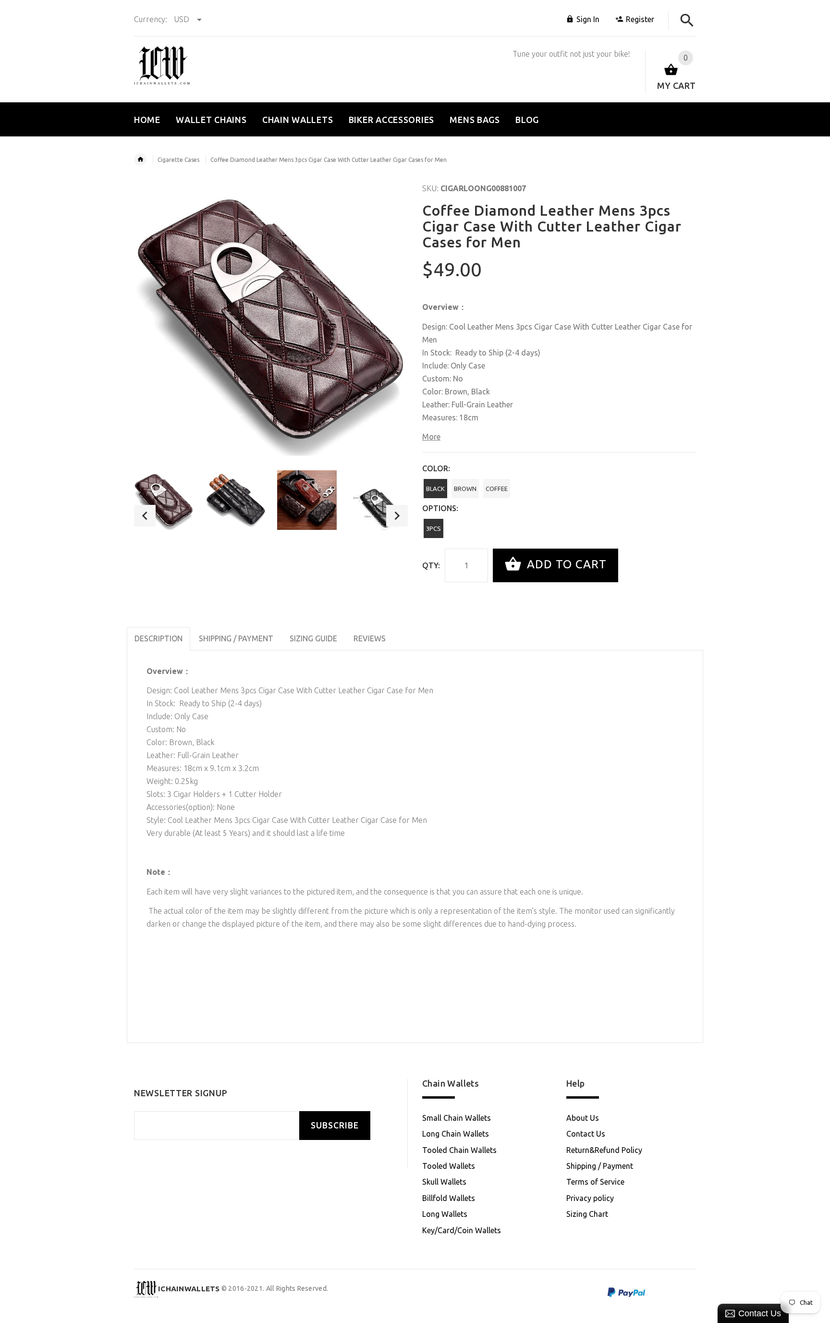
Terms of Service (595, 1181)
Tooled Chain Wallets (459, 1150)
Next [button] (397, 516)
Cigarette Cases (178, 160)
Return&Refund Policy (604, 1150)
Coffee (497, 488)
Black (435, 488)
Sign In (587, 19)
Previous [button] (145, 516)
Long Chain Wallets (455, 1133)
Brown (465, 488)
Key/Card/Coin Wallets (461, 1230)
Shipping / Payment (599, 1166)
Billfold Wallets (448, 1198)
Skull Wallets (444, 1181)
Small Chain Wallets (456, 1118)
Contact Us (585, 1133)
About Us (582, 1118)
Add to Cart (565, 564)
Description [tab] (158, 638)
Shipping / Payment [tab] (236, 638)
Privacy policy (590, 1198)
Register (640, 19)
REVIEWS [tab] (370, 638)
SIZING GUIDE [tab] (313, 638)
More (431, 436)
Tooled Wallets (448, 1166)
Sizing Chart (587, 1214)
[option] (164, 500)
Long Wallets (444, 1214)
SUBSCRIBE (335, 1125)
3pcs (433, 528)
